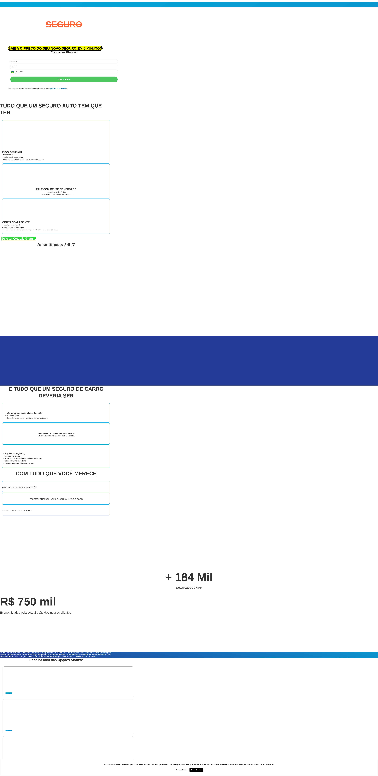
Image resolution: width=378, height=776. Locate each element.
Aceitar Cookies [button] (196, 770)
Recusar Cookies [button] (181, 770)
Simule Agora (64, 79)
